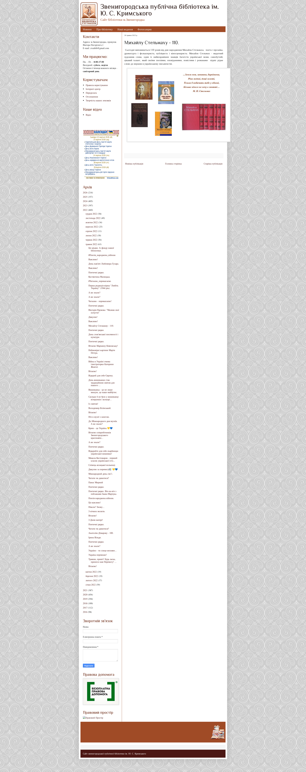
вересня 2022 (92, 226)
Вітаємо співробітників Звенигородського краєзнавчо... (99, 435)
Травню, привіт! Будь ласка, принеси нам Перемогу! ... (102, 560)
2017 (85, 607)
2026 (85, 192)
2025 (85, 196)
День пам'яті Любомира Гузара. (103, 263)
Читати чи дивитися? (98, 478)
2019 (85, 598)
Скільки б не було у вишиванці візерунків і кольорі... (103, 398)
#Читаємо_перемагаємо (99, 281)
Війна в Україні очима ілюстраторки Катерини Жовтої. (101, 364)
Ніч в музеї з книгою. (98, 416)
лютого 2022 (92, 580)
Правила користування (97, 85)
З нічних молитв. (96, 511)
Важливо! (93, 259)
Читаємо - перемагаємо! (100, 301)
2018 (85, 603)
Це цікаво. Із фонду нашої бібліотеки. (101, 249)
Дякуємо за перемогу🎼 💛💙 (103, 469)
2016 (85, 611)
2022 (85, 209)
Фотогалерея (144, 29)
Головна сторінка (173, 163)
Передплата (91, 92)
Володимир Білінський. (99, 408)
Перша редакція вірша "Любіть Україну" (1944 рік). (103, 287)
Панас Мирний (95, 482)
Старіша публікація (213, 163)
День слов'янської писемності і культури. (103, 336)
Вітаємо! (92, 371)
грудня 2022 (91, 213)
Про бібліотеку (104, 29)
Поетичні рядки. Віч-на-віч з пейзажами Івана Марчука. (102, 492)
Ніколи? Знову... (96, 506)
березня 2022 (92, 576)
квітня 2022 (91, 571)
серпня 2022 (91, 231)
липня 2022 (91, 235)
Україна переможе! (97, 554)
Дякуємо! (93, 316)
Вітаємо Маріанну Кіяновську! (103, 345)
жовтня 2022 (92, 222)
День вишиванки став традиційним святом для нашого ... (101, 382)
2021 (85, 590)
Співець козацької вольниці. (102, 464)
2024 (85, 201)
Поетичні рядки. (96, 272)
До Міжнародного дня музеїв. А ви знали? (102, 422)
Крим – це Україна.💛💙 (100, 428)
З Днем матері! (95, 519)
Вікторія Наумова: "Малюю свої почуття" (103, 311)
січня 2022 (91, 584)
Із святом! (93, 403)
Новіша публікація (134, 163)
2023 (85, 205)
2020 (85, 594)
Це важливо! (94, 502)
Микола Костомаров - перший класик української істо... (102, 459)
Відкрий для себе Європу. (100, 375)
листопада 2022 (93, 218)
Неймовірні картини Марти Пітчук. (101, 351)
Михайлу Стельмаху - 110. (101, 325)
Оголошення (92, 96)
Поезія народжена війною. (101, 498)
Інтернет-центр (93, 88)
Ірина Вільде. (94, 537)
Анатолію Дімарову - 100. (100, 532)
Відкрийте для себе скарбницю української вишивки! (103, 452)
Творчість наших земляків (98, 100)
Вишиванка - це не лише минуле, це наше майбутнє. (102, 391)
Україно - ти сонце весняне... (102, 550)
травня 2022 (91, 244)
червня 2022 (91, 239)
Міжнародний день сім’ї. (100, 473)
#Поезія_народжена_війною (101, 255)
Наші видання (125, 29)
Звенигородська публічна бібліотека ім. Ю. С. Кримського (159, 10)
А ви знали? (94, 292)
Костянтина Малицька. (99, 276)
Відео (88, 114)
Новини (87, 29)
